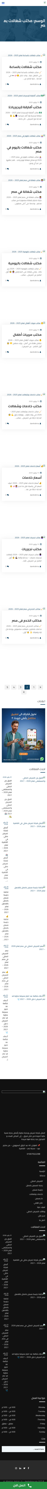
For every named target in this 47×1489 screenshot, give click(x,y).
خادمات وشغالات (36, 1194)
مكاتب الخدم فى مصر (27, 620)
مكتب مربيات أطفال (27, 335)
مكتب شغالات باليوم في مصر (24, 149)
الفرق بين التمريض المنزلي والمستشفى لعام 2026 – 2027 (7, 788)
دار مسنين (39, 1198)
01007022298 (37, 1154)
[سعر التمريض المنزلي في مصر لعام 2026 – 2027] (26, 947)
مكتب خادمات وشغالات (25, 406)
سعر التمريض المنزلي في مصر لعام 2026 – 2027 (5, 959)
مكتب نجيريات (32, 549)
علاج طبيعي (38, 1203)
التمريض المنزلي (36, 1181)
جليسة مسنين (37, 1190)
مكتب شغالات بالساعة (25, 67)
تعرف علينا (41, 1207)
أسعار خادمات (32, 478)
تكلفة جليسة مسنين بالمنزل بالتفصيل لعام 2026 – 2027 (5, 902)
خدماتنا (42, 1175)
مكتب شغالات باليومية (25, 263)
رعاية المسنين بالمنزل (34, 1185)
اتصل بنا (42, 1220)
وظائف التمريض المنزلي (36, 1211)
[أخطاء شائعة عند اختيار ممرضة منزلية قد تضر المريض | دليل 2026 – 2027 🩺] (26, 997)
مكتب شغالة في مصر (26, 192)
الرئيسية (42, 1171)
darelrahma (34, 84)
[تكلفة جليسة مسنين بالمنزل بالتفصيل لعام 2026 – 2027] (26, 889)
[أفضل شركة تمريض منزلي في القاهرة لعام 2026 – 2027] (26, 825)
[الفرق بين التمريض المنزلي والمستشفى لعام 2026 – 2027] (28, 779)
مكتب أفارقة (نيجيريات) (25, 107)
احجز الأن (41, 1216)
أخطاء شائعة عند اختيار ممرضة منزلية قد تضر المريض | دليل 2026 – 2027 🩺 (5, 1016)
